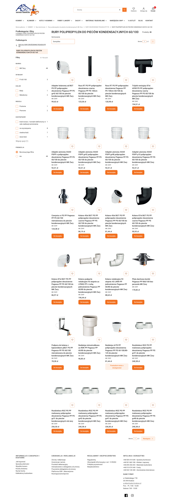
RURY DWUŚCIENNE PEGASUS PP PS (97, 27)
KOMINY (30, 27)
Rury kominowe (40, 27)
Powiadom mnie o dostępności (116, 367)
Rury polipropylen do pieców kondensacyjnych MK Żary (65, 27)
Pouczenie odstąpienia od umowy (64, 469)
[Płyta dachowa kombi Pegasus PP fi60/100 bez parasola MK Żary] (143, 259)
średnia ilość (24, 132)
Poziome (23, 106)
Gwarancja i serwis (58, 462)
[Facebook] (126, 495)
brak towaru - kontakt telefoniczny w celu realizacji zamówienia (33, 123)
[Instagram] (132, 495)
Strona (140, 41)
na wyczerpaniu (25, 128)
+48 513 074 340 (129, 467)
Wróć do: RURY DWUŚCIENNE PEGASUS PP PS (32, 45)
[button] (124, 10)
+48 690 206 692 (129, 465)
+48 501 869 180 (129, 462)
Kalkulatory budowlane (24, 473)
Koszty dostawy (21, 469)
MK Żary (23, 68)
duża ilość (23, 137)
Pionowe (23, 110)
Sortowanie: (56, 37)
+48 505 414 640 (129, 460)
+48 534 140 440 (129, 470)
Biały (21, 91)
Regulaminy (91, 460)
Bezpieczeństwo (93, 467)
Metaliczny (23, 95)
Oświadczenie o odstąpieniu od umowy (66, 467)
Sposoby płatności (22, 464)
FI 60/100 (23, 79)
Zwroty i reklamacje (58, 460)
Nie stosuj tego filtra (26, 152)
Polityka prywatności (94, 464)
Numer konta (20, 471)
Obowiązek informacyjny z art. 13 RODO (101, 462)
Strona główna (20, 27)
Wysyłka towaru (21, 466)
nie (20, 156)
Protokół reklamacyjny (60, 464)
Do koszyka (58, 109)
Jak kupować (20, 462)
